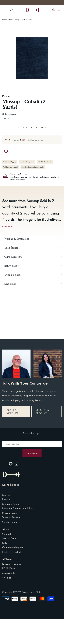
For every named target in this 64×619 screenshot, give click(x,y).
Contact (6, 534)
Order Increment (9, 114)
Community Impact (12, 547)
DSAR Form (8, 568)
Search (6, 495)
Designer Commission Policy (17, 508)
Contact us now (19, 179)
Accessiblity (8, 573)
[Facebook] (5, 464)
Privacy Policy (9, 513)
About (5, 529)
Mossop (32, 200)
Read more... (8, 226)
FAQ (4, 543)
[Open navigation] (5, 10)
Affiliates (7, 559)
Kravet (6, 96)
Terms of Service (11, 517)
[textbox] (13, 119)
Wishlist (6, 577)
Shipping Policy (10, 504)
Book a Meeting (12, 411)
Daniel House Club (31, 592)
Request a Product (42, 411)
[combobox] (13, 118)
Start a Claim (9, 538)
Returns (6, 499)
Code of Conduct (11, 552)
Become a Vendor (12, 564)
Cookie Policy (9, 522)
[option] (32, 58)
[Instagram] (16, 464)
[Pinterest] (11, 464)
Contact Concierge (35, 139)
